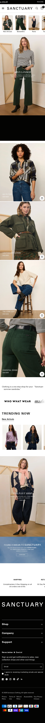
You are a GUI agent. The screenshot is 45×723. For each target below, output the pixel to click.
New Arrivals (8, 419)
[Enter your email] (40, 667)
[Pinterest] (14, 679)
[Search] (37, 8)
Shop (5, 624)
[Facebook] (3, 679)
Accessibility (28, 697)
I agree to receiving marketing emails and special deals (23, 673)
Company (8, 633)
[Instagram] (11, 679)
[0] (41, 8)
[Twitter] (7, 679)
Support (7, 642)
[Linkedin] (22, 679)
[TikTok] (18, 679)
